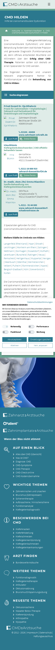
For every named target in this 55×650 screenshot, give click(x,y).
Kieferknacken (23, 529)
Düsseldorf (33, 250)
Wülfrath (44, 250)
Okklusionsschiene (25, 607)
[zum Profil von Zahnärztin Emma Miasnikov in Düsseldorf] (9, 196)
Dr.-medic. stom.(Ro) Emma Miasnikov (24, 181)
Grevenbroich (37, 269)
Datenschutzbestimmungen (40, 302)
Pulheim (17, 265)
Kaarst (44, 265)
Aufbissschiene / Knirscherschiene (32, 502)
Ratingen (32, 254)
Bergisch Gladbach (13, 269)
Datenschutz (45, 632)
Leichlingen (9, 247)
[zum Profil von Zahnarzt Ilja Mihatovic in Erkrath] (9, 121)
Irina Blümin (10, 145)
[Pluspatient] (11, 424)
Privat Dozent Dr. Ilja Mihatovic (20, 106)
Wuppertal (36, 258)
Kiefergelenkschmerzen (27, 543)
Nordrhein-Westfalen (33, 30)
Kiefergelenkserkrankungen (29, 547)
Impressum (32, 632)
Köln (26, 269)
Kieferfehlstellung (24, 532)
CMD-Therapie (23, 468)
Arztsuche (16, 30)
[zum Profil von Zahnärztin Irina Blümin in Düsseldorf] (9, 156)
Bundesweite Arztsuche (27, 562)
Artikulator (21, 584)
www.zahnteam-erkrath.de (33, 134)
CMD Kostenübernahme (27, 476)
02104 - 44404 (28, 132)
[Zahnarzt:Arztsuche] (26, 416)
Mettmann (9, 250)
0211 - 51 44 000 (29, 205)
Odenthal (21, 261)
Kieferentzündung (25, 614)
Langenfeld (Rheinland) (15, 243)
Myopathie (21, 621)
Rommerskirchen (30, 265)
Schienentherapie (24, 498)
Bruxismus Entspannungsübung (31, 592)
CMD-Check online (25, 472)
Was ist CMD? (22, 457)
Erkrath (39, 243)
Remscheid (9, 258)
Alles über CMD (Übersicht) (29, 454)
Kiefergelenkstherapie (27, 581)
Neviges (47, 258)
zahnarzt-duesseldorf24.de (33, 171)
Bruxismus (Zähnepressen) (29, 494)
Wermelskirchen (36, 261)
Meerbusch (10, 261)
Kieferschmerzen (24, 536)
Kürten (7, 272)
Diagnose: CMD (23, 461)
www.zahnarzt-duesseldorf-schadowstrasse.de (33, 209)
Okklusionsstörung (25, 588)
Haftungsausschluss (43, 636)
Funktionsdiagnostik (26, 577)
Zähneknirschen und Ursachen (31, 491)
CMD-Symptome (24, 465)
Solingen (42, 247)
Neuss (41, 254)
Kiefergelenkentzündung (28, 540)
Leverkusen (9, 254)
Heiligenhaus (22, 258)
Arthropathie (22, 618)
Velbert (7, 265)
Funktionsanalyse (24, 505)
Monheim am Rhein (26, 247)
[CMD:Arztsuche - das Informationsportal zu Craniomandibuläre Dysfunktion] (20, 4)
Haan (31, 243)
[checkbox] (5, 326)
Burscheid (21, 254)
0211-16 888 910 (29, 168)
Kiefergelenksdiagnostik (28, 509)
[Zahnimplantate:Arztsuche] (28, 431)
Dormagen (21, 250)
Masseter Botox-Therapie (28, 610)
